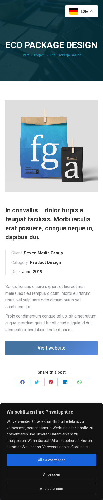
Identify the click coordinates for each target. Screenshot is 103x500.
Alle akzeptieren (51, 460)
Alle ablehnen (51, 489)
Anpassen (51, 474)
